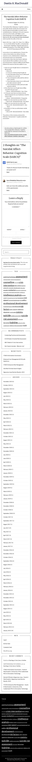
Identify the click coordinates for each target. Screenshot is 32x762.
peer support (12, 725)
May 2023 (6, 400)
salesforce (20, 309)
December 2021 (7, 433)
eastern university (6, 713)
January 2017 (7, 546)
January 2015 (7, 630)
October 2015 (7, 601)
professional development (15, 303)
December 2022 (7, 414)
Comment (16, 207)
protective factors (7, 306)
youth (25, 325)
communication (6, 279)
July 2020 (6, 454)
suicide (7, 315)
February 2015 (7, 627)
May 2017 (6, 531)
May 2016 (6, 575)
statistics (19, 312)
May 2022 (6, 418)
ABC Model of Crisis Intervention (14, 342)
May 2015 (6, 616)
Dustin (16, 24)
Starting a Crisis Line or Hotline (17, 660)
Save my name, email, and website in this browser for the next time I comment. (17, 237)
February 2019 (7, 495)
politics (24, 300)
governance (6, 292)
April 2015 (6, 619)
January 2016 (7, 590)
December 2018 (7, 502)
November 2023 (7, 381)
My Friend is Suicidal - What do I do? (14, 346)
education (22, 288)
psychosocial (16, 306)
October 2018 (7, 509)
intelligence (22, 292)
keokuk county (13, 722)
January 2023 (7, 411)
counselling (8, 282)
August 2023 (7, 392)
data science (17, 285)
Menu (28, 9)
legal (16, 298)
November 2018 (7, 506)
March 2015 (6, 623)
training (14, 322)
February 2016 (7, 586)
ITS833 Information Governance (12, 355)
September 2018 (7, 513)
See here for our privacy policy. (11, 262)
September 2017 (7, 520)
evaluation (12, 290)
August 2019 (7, 487)
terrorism (6, 323)
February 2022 (7, 429)
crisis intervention (14, 711)
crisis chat (16, 282)
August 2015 (7, 608)
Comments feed (7, 647)
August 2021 (7, 440)
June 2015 (6, 612)
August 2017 (7, 524)
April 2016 (6, 579)
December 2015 (7, 594)
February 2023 (7, 407)
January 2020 (7, 473)
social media (13, 312)
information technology (14, 292)
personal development (14, 300)
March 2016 (6, 583)
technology (20, 319)
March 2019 (6, 491)
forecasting (18, 290)
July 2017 (6, 528)
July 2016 (6, 568)
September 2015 (7, 605)
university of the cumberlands (16, 748)
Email (22, 229)
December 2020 (7, 447)
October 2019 (7, 480)
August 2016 (7, 564)
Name (9, 229)
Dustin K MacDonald (16, 3)
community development (16, 279)
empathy (5, 290)
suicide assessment (16, 316)
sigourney (6, 312)
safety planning (13, 309)
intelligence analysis (12, 295)
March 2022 (6, 425)
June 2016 (6, 572)
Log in (5, 640)
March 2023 (6, 403)
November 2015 (7, 597)
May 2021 (6, 444)
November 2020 (7, 451)
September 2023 (7, 389)
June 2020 (6, 458)
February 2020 (7, 469)
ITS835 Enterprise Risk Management (13, 365)
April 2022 (6, 422)
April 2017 (6, 535)
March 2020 (6, 465)
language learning (11, 298)
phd (21, 300)
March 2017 (6, 539)
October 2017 (7, 517)
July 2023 (6, 396)
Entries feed (6, 643)
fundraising (23, 290)
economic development (14, 288)
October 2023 (7, 385)
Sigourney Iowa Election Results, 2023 (13, 372)
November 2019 (7, 476)
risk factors (14, 734)
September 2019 (7, 484)
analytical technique (9, 277)
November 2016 (7, 553)
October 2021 (7, 436)
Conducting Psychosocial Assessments (15, 335)
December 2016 (7, 550)
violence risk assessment (16, 325)
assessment (21, 276)
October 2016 (7, 557)
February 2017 (7, 542)
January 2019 (7, 498)
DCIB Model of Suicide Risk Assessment (15, 339)
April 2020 (6, 462)
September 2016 (7, 561)
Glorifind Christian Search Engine (12, 368)
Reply (8, 172)
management (21, 298)
